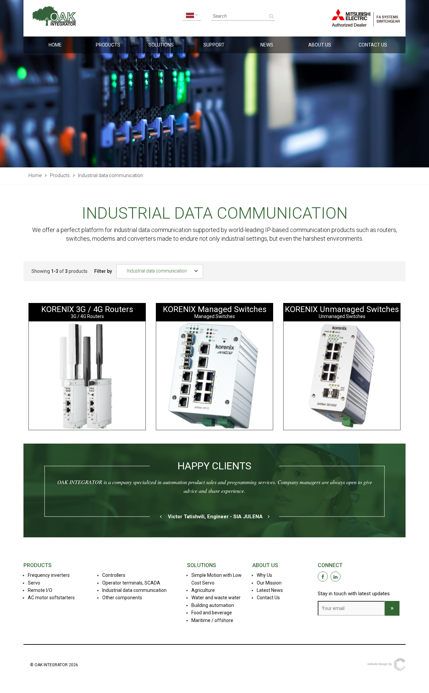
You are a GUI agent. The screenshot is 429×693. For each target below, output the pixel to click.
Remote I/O (40, 590)
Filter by (103, 271)
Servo (34, 583)
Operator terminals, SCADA (131, 583)
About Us (319, 45)
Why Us (264, 575)
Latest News (270, 590)
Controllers (113, 575)
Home (55, 45)
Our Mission (269, 583)
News (266, 45)
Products (108, 45)
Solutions (161, 45)
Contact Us (373, 45)
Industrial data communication (157, 270)
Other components (122, 597)
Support (214, 45)
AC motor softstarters (51, 597)
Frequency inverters (49, 575)
